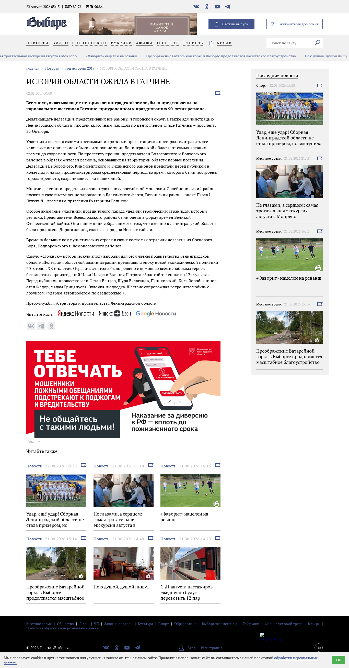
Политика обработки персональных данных (63, 628)
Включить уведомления (298, 24)
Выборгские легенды (219, 623)
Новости (52, 68)
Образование (185, 623)
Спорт (261, 85)
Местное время (269, 158)
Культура (145, 623)
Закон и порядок (118, 623)
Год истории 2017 (79, 68)
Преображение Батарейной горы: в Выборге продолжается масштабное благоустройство (195, 55)
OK (338, 660)
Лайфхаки (250, 623)
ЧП (96, 623)
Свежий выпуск (235, 23)
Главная (32, 68)
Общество (65, 623)
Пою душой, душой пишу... (301, 55)
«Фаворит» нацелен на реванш (85, 55)
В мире (314, 623)
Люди (84, 623)
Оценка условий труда (284, 623)
